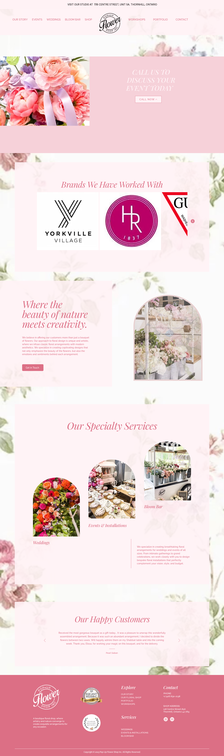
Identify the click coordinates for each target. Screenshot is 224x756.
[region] (56, 511)
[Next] (179, 641)
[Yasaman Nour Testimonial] (115, 652)
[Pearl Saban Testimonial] (101, 652)
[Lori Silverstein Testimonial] (105, 652)
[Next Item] (193, 221)
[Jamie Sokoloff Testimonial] (108, 652)
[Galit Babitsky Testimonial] (112, 652)
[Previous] (45, 641)
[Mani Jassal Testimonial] (119, 652)
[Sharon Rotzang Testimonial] (123, 652)
